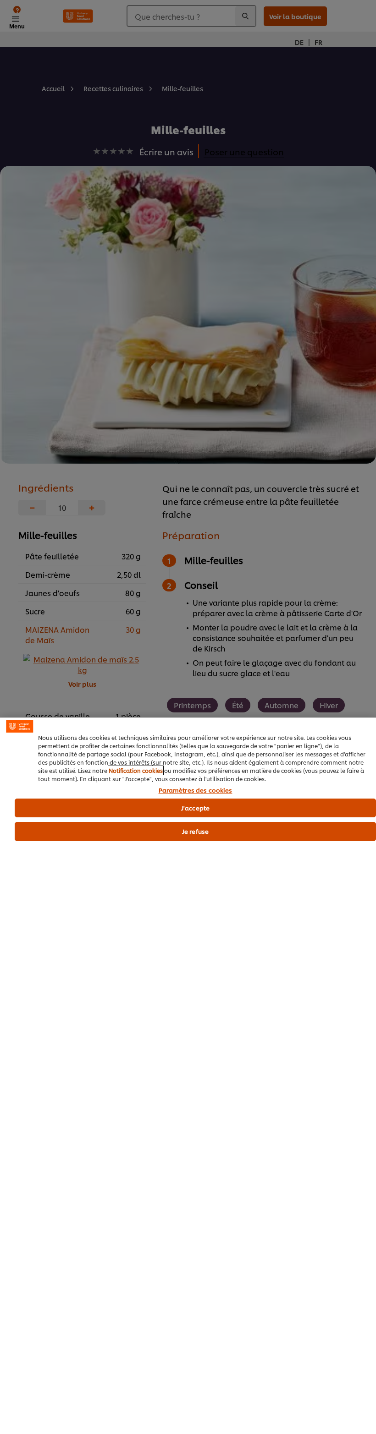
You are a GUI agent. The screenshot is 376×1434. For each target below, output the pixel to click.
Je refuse (195, 831)
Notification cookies (136, 770)
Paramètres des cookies (195, 790)
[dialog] (188, 1075)
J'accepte (195, 808)
